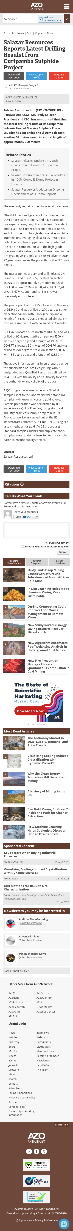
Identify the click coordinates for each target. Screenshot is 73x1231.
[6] (14, 665)
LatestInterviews (59, 562)
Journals (13, 1065)
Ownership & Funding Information (22, 1113)
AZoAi (39, 1002)
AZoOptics (15, 1011)
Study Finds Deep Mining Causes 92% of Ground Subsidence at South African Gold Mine (48, 575)
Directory (14, 1042)
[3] (14, 611)
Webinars (42, 1037)
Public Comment (59, 542)
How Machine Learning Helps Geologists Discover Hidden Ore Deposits (46, 830)
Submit (63, 552)
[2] (14, 593)
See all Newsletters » (16, 970)
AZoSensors (43, 993)
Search (13, 1079)
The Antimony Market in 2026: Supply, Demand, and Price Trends (47, 741)
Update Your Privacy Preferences (38, 1220)
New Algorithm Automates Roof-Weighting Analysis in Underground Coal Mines (47, 646)
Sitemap (13, 1102)
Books (12, 1046)
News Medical (44, 1007)
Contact (13, 1083)
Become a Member (47, 1056)
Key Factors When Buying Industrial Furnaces (30, 854)
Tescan (14, 878)
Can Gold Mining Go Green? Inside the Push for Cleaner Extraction (47, 812)
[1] (14, 575)
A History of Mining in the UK (46, 793)
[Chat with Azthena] (64, 1224)
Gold (29, 33)
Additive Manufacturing (33, 919)
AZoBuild (14, 1016)
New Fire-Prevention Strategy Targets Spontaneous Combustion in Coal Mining (48, 665)
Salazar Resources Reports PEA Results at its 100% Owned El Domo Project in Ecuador (39, 179)
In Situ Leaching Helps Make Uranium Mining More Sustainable (48, 592)
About (12, 1074)
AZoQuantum (44, 997)
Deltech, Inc (16, 862)
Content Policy (17, 1106)
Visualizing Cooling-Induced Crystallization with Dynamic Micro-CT (47, 759)
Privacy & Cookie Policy (22, 1097)
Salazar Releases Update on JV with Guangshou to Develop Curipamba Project (34, 165)
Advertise (14, 1088)
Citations (12, 484)
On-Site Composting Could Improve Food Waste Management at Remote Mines (46, 611)
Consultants (43, 1042)
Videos (12, 1056)
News (20, 33)
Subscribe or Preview (31, 922)
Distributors (43, 1046)
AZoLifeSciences (45, 1011)
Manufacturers (45, 1051)
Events (12, 1060)
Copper (39, 33)
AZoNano (14, 997)
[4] (14, 630)
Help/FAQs (42, 1065)
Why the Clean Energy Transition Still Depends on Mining (47, 777)
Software (14, 1069)
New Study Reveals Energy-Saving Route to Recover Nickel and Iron (47, 628)
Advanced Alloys (29, 936)
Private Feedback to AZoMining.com (47, 546)
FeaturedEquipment (36, 562)
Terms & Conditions (20, 1093)
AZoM (12, 993)
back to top (60, 1124)
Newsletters (43, 1060)
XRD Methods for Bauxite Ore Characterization (26, 887)
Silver (50, 33)
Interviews (42, 1032)
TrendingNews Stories (14, 562)
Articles (13, 1037)
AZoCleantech (17, 1007)
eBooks (13, 1051)
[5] (14, 647)
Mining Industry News (32, 953)
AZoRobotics (16, 1002)
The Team (42, 1069)
